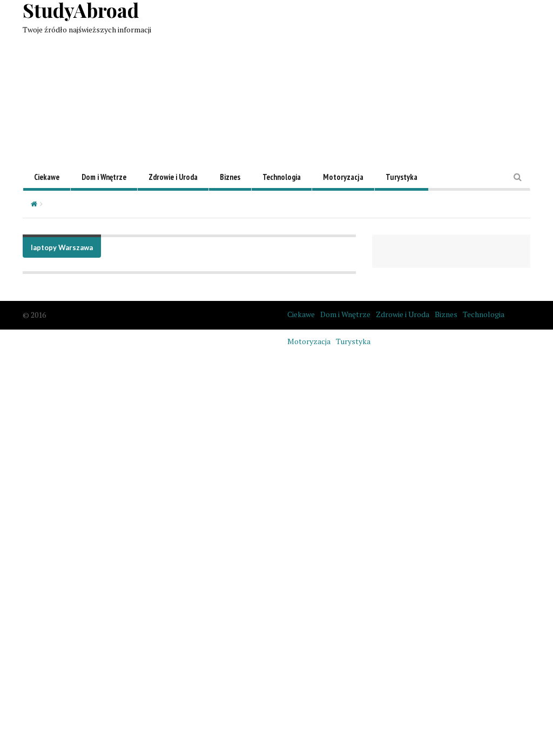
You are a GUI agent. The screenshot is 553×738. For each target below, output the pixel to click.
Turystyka (401, 177)
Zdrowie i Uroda (173, 177)
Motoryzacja (343, 177)
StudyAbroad (81, 9)
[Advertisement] (374, 75)
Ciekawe (46, 177)
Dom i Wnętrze (104, 177)
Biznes (230, 177)
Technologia (281, 177)
